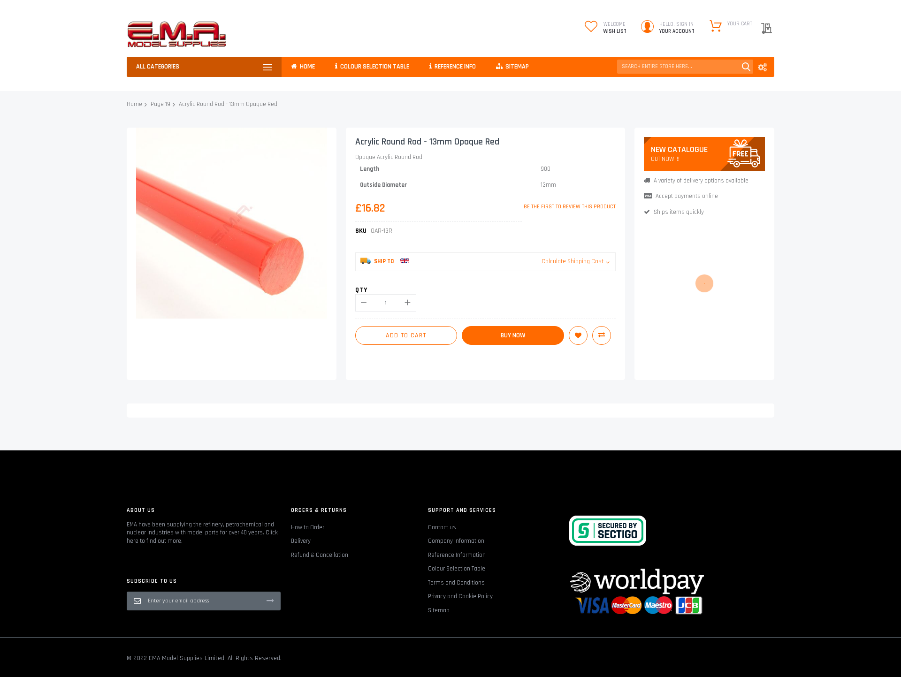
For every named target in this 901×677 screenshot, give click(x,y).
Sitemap (439, 610)
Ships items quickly (679, 212)
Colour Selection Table (456, 568)
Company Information (456, 541)
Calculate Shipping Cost (572, 261)
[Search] (746, 67)
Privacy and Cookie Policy (460, 596)
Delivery (301, 541)
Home (134, 104)
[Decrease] (364, 303)
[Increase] (407, 303)
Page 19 (160, 104)
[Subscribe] (270, 600)
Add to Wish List (578, 335)
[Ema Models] (177, 34)
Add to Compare (601, 335)
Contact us (442, 527)
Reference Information (457, 555)
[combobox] (685, 67)
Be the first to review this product (570, 206)
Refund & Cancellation (319, 555)
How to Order (307, 527)
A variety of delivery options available (701, 180)
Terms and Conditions (456, 582)
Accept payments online (687, 196)
